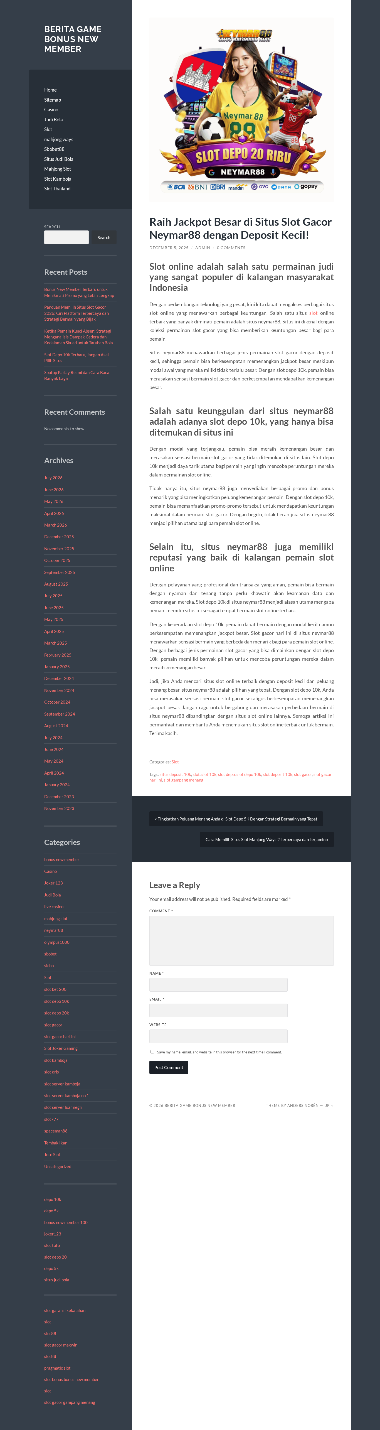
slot (47, 1321)
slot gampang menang (183, 779)
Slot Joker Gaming (61, 1048)
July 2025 (53, 595)
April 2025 (54, 631)
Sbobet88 (54, 149)
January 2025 (57, 666)
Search (52, 227)
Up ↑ (329, 1105)
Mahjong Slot (57, 169)
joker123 (52, 1233)
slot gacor (53, 1024)
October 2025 (57, 560)
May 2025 (53, 619)
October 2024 (57, 701)
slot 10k (208, 774)
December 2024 (59, 678)
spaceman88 (56, 1130)
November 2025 (59, 548)
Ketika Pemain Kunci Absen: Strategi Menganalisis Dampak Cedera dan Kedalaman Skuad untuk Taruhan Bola (78, 336)
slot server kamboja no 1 (66, 1095)
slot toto (52, 1245)
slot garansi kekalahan (64, 1310)
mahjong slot (56, 918)
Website (158, 1025)
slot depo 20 (55, 1256)
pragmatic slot (57, 1367)
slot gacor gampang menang (69, 1402)
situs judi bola (56, 1279)
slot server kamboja (62, 1083)
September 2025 (59, 572)
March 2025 (55, 642)
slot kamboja (56, 1060)
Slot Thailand (57, 188)
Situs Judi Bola (58, 159)
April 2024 (54, 772)
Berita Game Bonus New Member (73, 39)
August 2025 (56, 583)
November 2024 (59, 690)
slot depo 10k (56, 1001)
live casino (53, 906)
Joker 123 (53, 882)
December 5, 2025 (169, 247)
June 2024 (54, 749)
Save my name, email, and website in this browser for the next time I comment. (219, 1052)
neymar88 (53, 930)
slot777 (51, 1119)
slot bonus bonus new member (71, 1379)
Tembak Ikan (55, 1142)
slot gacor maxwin (60, 1344)
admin (202, 247)
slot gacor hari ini (60, 1036)
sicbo (49, 965)
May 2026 (53, 501)
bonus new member (61, 859)
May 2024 (53, 760)
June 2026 (54, 489)
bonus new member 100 (66, 1222)
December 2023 (59, 796)
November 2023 (59, 808)
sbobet (50, 953)
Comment (161, 911)
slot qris (51, 1071)
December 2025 (59, 536)
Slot (48, 129)
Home (50, 90)
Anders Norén (303, 1105)
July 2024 (53, 737)
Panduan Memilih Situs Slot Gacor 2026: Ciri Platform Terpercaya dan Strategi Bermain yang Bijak (76, 312)
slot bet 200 (55, 989)
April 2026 (54, 513)
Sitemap (52, 100)
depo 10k (52, 1199)
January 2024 (57, 784)
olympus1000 (57, 942)
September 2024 (59, 713)
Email (156, 999)
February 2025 (57, 654)
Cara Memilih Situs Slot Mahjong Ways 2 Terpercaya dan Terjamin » (267, 839)
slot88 (50, 1333)
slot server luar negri (63, 1107)
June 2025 (54, 607)
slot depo (226, 774)
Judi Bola (53, 119)
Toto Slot (52, 1154)
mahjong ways (58, 139)
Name (156, 973)
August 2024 (56, 725)
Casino (51, 109)
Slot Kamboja (57, 179)
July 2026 (53, 477)
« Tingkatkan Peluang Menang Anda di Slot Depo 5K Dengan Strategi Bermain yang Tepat (236, 818)
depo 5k (51, 1210)
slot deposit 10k (277, 774)
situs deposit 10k (175, 774)
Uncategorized (57, 1166)
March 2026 (55, 524)
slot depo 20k (56, 1012)
